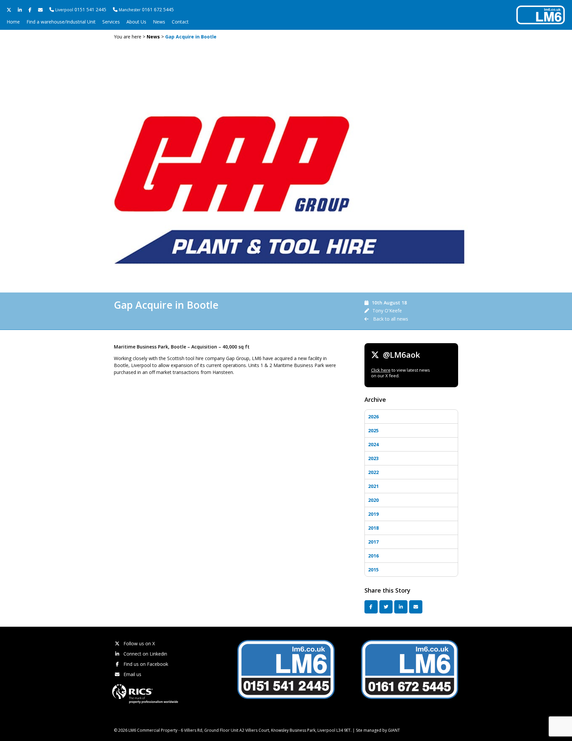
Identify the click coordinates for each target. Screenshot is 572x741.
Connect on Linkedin (144, 654)
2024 (373, 444)
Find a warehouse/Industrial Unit (61, 22)
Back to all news (390, 319)
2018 (373, 528)
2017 (373, 542)
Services (111, 22)
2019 (373, 514)
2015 (373, 569)
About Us (136, 22)
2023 (373, 458)
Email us (131, 674)
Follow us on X (138, 643)
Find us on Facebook (145, 664)
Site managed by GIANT (378, 730)
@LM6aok (399, 354)
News (159, 22)
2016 (373, 556)
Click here (381, 370)
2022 (373, 472)
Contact (180, 22)
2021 (373, 486)
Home (13, 22)
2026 (373, 416)
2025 (373, 430)
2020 (373, 500)
